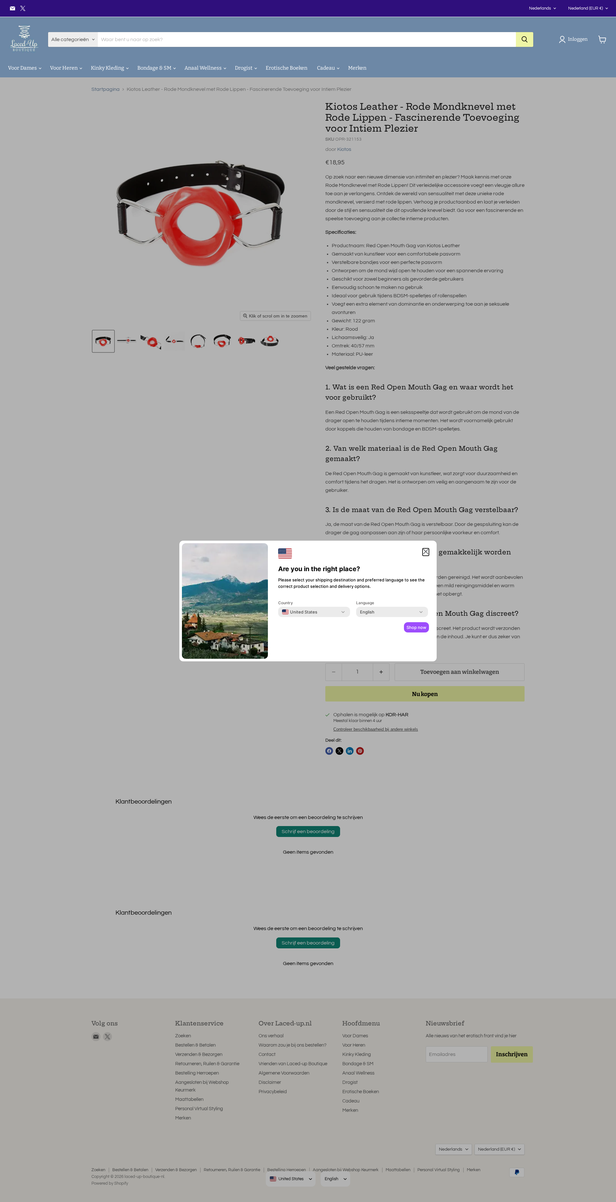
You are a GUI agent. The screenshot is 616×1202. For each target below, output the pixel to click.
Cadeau (326, 68)
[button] (574, 39)
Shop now (416, 627)
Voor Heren (64, 68)
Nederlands (540, 8)
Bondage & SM (154, 68)
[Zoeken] (524, 39)
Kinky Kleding (108, 68)
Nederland (585, 8)
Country (285, 602)
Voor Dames (23, 68)
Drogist (244, 68)
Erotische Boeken (286, 68)
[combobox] (299, 612)
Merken (357, 68)
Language (365, 602)
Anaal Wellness (203, 68)
